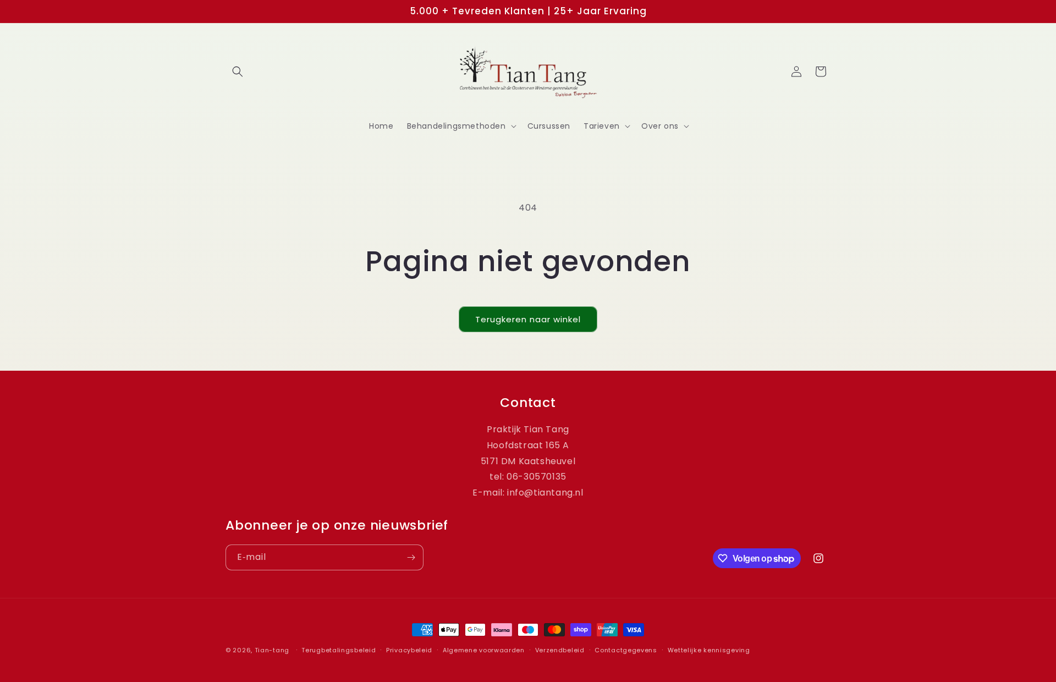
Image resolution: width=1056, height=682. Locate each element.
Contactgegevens (626, 650)
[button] (238, 71)
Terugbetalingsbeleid (338, 650)
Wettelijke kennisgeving (709, 650)
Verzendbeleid (560, 650)
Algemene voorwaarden (484, 650)
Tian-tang (272, 650)
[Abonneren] (411, 557)
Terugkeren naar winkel (528, 319)
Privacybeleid (409, 650)
